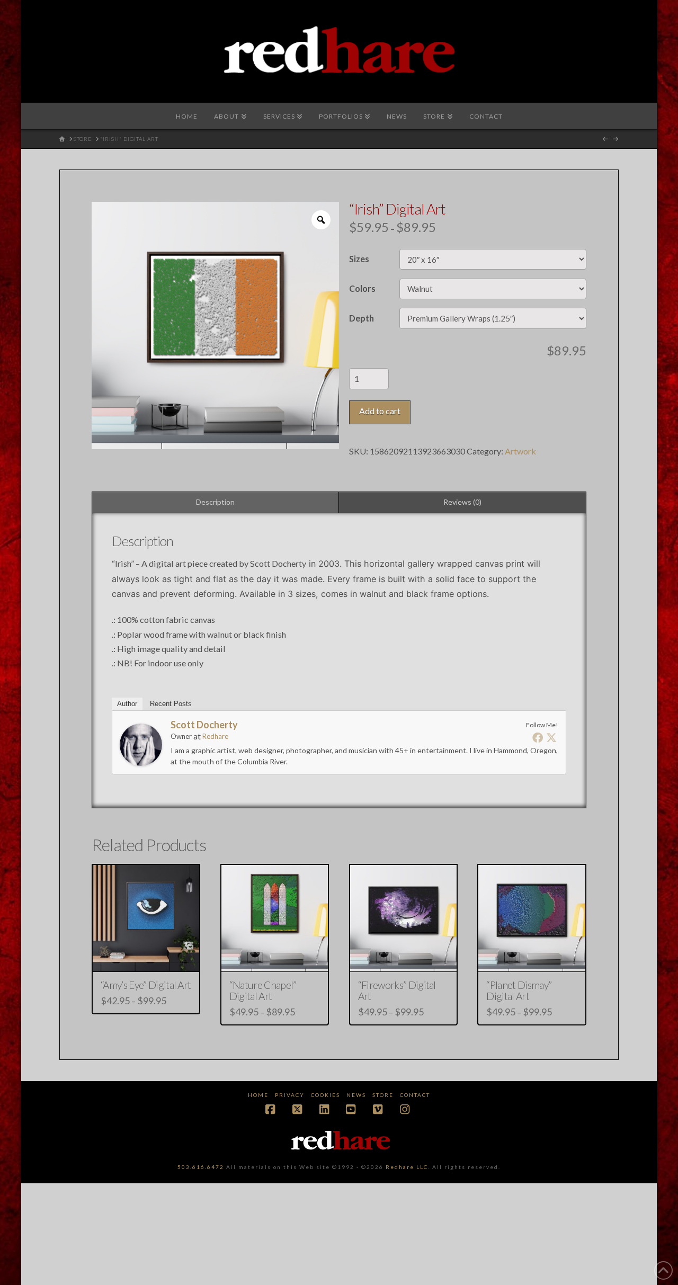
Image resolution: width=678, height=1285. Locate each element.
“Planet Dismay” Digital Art (518, 990)
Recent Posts (171, 704)
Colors (362, 288)
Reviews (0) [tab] (462, 501)
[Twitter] (551, 737)
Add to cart (379, 411)
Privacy (290, 1095)
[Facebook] (537, 737)
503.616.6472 (200, 1167)
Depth (361, 318)
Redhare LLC (407, 1167)
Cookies (325, 1095)
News (356, 1095)
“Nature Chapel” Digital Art (263, 990)
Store (383, 1095)
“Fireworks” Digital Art (397, 990)
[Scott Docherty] (141, 743)
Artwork (520, 451)
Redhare (215, 736)
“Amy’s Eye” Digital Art (146, 985)
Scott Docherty (204, 724)
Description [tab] (215, 501)
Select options (149, 954)
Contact (415, 1095)
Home (258, 1095)
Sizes (359, 259)
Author (127, 704)
